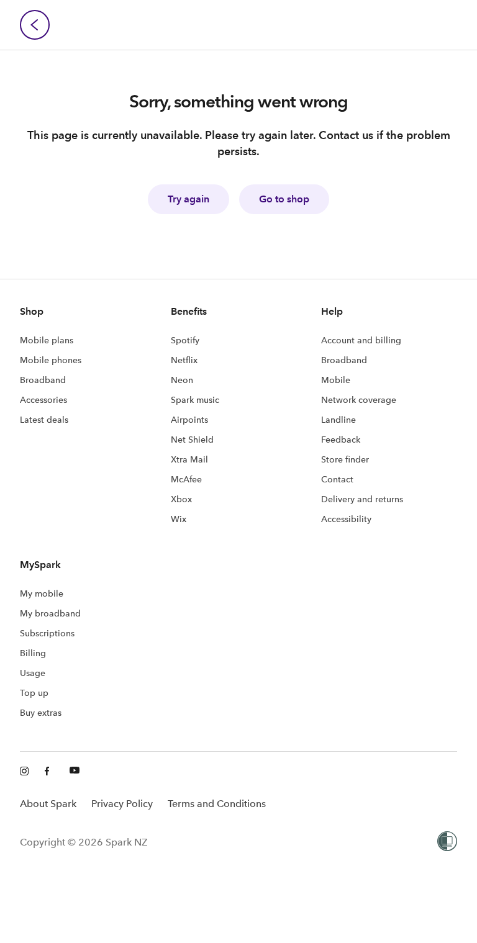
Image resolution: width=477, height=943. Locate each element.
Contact (337, 479)
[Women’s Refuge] (447, 842)
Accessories (43, 399)
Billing (33, 653)
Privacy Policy (122, 804)
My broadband (50, 613)
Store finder (345, 459)
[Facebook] (50, 772)
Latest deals (44, 419)
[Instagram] (25, 772)
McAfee (186, 479)
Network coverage (358, 399)
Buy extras (40, 712)
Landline (338, 419)
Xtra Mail (189, 459)
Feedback (340, 439)
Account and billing (361, 340)
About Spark (48, 804)
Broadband (43, 380)
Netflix (184, 360)
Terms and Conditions (217, 804)
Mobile (335, 380)
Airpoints (189, 419)
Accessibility (346, 519)
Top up (34, 692)
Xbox (181, 499)
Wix (178, 519)
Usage (32, 673)
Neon (182, 380)
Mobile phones (50, 360)
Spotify (185, 340)
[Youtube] (75, 772)
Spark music (195, 399)
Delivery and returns (362, 499)
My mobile (41, 593)
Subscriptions (47, 633)
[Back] (35, 25)
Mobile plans (46, 340)
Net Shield (192, 439)
